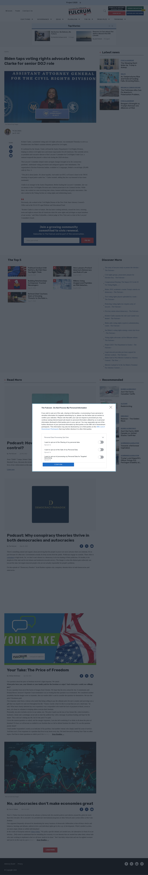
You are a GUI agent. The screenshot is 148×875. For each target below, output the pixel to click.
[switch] (101, 442)
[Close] (111, 408)
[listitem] (74, 437)
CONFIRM (58, 464)
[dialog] (74, 437)
